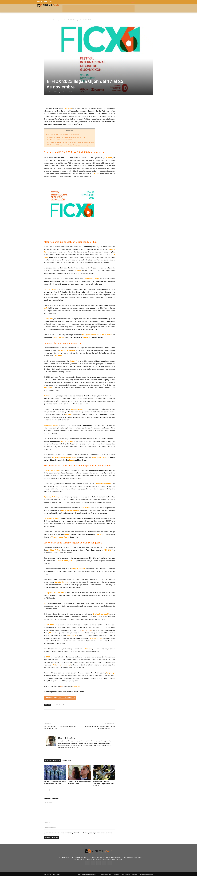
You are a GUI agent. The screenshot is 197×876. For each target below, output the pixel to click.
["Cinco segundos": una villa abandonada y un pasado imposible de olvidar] (104, 772)
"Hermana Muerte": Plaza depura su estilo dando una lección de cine (60, 727)
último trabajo (87, 630)
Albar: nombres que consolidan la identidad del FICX (66, 137)
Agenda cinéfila (61, 20)
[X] (50, 101)
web (61, 686)
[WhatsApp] (65, 101)
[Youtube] (110, 863)
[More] (69, 101)
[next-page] (48, 790)
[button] (145, 2)
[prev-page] (45, 790)
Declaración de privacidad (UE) (87, 874)
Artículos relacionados (52, 760)
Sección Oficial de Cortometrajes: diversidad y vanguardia (68, 145)
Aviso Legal (116, 874)
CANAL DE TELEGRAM (66, 698)
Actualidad (52, 20)
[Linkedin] (55, 101)
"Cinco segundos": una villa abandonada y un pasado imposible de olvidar (103, 784)
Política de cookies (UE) (104, 874)
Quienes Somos (125, 874)
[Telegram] (60, 101)
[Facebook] (46, 101)
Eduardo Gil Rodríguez (55, 92)
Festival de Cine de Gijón (59, 705)
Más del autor (66, 760)
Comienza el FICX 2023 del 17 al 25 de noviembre (62, 135)
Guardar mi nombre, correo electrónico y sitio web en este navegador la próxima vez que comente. (79, 833)
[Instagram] (93, 863)
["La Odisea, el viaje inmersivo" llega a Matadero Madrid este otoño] (55, 772)
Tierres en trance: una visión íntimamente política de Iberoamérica (70, 142)
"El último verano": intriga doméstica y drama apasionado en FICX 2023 (100, 727)
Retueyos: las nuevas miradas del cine (61, 140)
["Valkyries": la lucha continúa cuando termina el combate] (79, 772)
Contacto (134, 874)
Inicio (45, 20)
